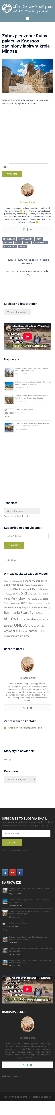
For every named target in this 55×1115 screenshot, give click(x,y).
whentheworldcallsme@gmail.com (25, 727)
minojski (8, 243)
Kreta (38, 239)
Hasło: (5, 166)
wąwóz (24, 631)
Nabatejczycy (36, 599)
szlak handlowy (29, 619)
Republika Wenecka (33, 607)
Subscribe (14, 545)
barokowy (29, 580)
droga (34, 585)
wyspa (22, 246)
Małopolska (37, 594)
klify (15, 594)
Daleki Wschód (26, 585)
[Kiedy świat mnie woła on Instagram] (5, 872)
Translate (26, 516)
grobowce (25, 589)
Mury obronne (20, 598)
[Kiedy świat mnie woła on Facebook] (20, 872)
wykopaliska (10, 246)
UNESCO (22, 625)
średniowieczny (16, 636)
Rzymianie (12, 613)
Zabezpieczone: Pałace (24, 409)
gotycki (16, 588)
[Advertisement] (27, 135)
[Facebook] (27, 229)
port (23, 602)
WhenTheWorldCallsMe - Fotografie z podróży (27, 1096)
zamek (33, 631)
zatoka (42, 631)
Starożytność (40, 243)
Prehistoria (30, 603)
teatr (40, 619)
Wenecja (40, 626)
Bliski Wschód (11, 584)
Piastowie (12, 603)
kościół (22, 593)
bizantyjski (41, 580)
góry (32, 588)
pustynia (46, 603)
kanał (38, 589)
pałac (18, 243)
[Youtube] (31, 229)
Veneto (33, 626)
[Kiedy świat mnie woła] (27, 8)
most (7, 598)
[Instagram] (24, 229)
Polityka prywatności (12, 1076)
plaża (18, 603)
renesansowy (13, 607)
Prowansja (38, 603)
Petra (6, 603)
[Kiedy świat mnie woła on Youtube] (12, 872)
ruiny (27, 243)
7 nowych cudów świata (13, 581)
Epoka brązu (9, 239)
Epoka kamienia (25, 239)
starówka (12, 618)
